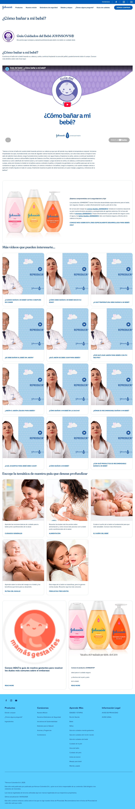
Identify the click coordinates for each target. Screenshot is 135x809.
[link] (106, 2)
